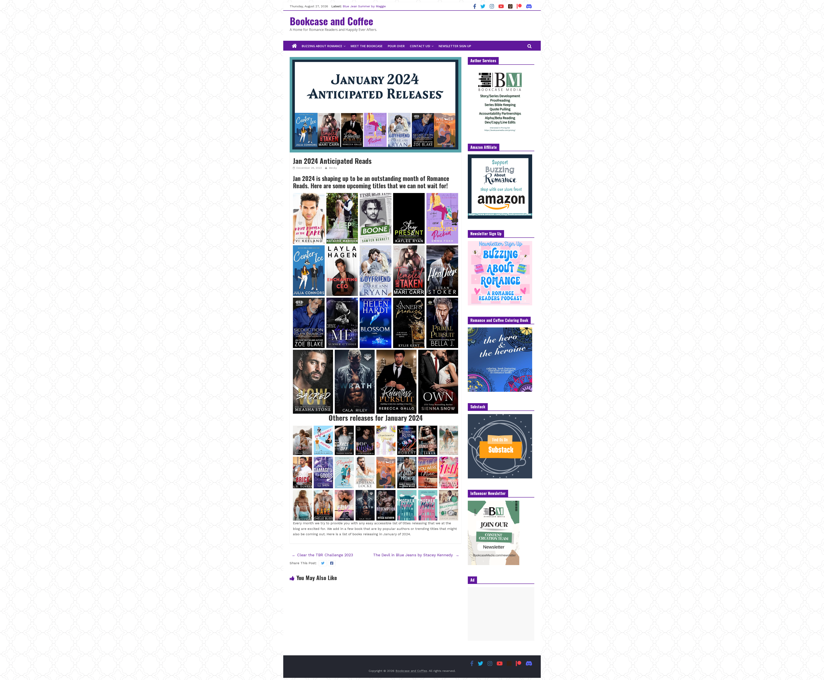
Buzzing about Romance (322, 46)
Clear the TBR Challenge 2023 (322, 555)
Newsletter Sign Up (455, 46)
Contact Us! (420, 46)
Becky (333, 167)
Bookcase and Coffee (331, 21)
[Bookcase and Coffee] (294, 46)
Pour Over (396, 46)
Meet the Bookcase (367, 46)
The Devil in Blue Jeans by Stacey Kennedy (416, 555)
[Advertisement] (501, 614)
